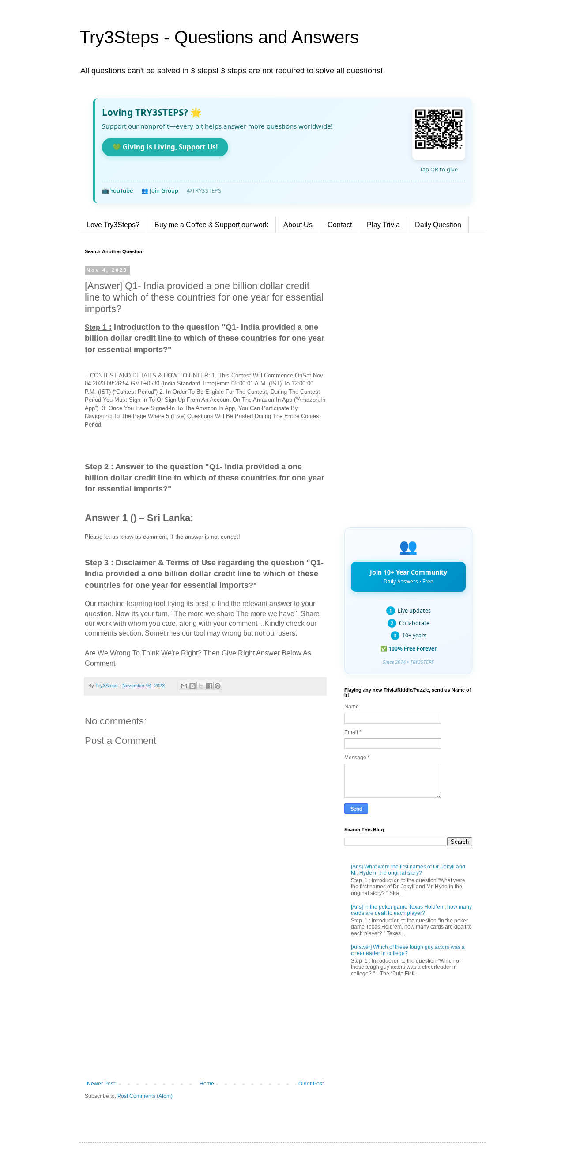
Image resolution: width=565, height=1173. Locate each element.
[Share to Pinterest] (217, 686)
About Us (298, 225)
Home (207, 1084)
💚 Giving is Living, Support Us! (165, 146)
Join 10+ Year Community (408, 576)
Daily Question (438, 225)
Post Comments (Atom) (145, 1096)
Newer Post (101, 1084)
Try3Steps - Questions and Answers (219, 37)
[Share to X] (200, 686)
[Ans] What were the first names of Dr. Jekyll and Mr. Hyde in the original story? (408, 870)
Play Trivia (383, 225)
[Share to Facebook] (209, 686)
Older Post (311, 1084)
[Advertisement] (205, 1008)
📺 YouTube (117, 190)
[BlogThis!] (192, 686)
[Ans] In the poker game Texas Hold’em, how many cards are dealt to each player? (411, 910)
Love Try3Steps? (113, 225)
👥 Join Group (159, 190)
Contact (340, 225)
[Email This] (184, 686)
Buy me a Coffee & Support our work (211, 225)
